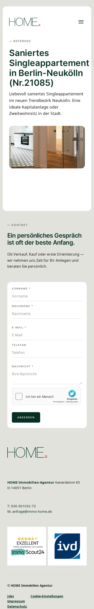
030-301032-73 (23, 506)
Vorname (21, 288)
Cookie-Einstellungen (47, 596)
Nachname (22, 306)
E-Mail (19, 327)
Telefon (19, 345)
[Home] (24, 21)
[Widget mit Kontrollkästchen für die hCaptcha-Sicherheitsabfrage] (46, 396)
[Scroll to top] (85, 600)
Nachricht (23, 366)
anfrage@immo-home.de (32, 511)
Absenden (26, 417)
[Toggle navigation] (81, 22)
